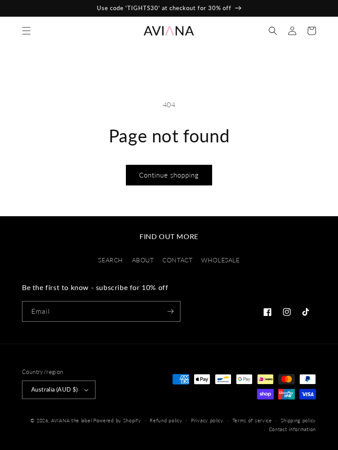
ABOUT (143, 260)
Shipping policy (298, 420)
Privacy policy (207, 420)
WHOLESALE (220, 260)
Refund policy (166, 420)
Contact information (292, 429)
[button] (26, 30)
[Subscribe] (170, 311)
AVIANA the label (71, 420)
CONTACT (177, 260)
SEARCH (110, 260)
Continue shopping (169, 175)
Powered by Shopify (117, 420)
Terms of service (252, 420)
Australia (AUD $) (54, 389)
